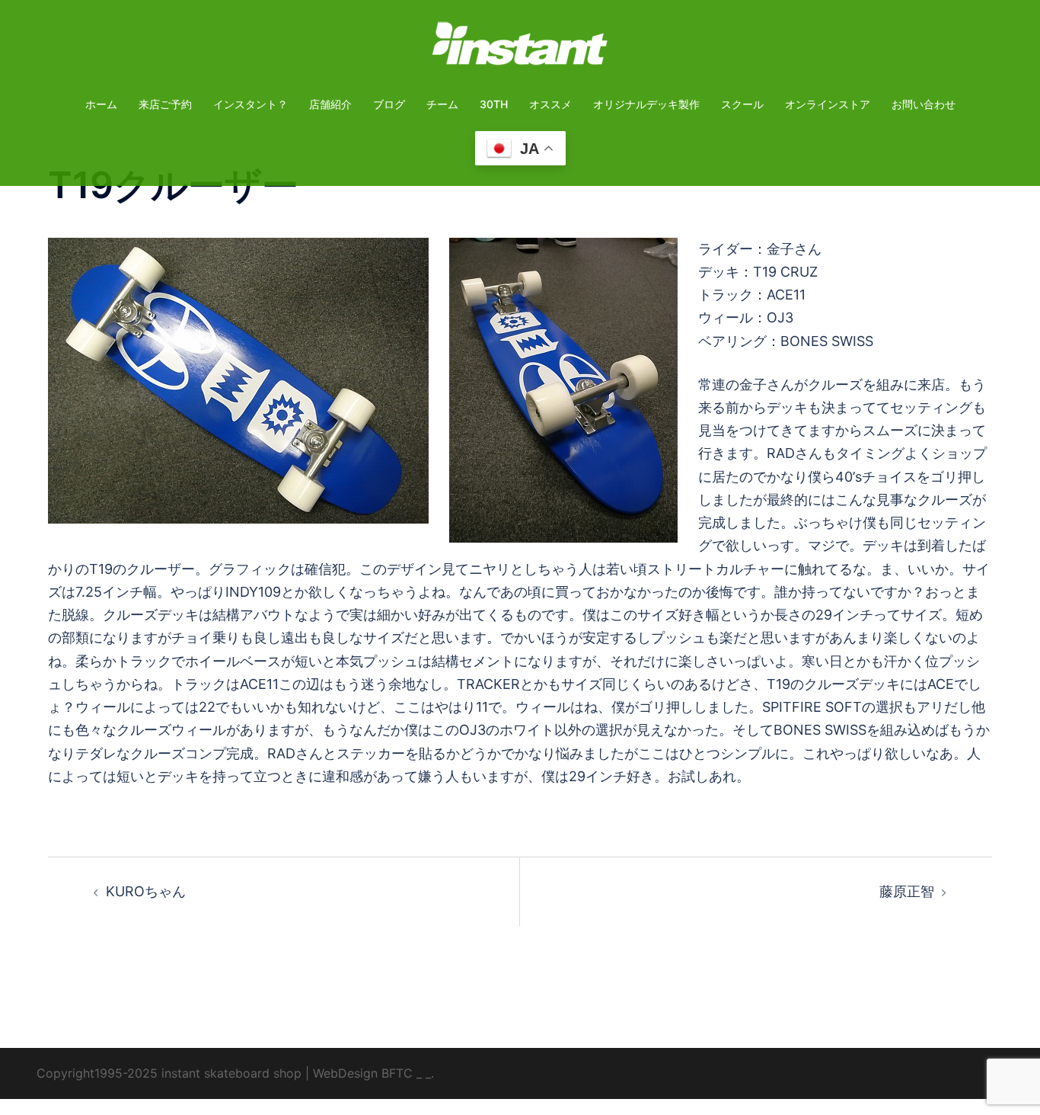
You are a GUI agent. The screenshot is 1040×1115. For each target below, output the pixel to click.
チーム (442, 104)
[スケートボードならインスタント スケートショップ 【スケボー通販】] (520, 48)
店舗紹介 (330, 104)
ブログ (389, 104)
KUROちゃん (146, 891)
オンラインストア (827, 104)
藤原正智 (906, 891)
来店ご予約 (165, 104)
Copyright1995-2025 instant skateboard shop (169, 1073)
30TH (494, 104)
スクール (742, 104)
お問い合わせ (923, 104)
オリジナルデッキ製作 (646, 104)
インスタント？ (250, 104)
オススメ (550, 104)
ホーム (101, 104)
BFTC (397, 1073)
